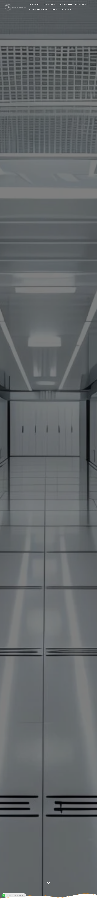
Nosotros (34, 4)
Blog (54, 10)
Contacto (65, 10)
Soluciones (49, 4)
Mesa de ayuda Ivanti (39, 10)
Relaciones (80, 4)
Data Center (66, 4)
